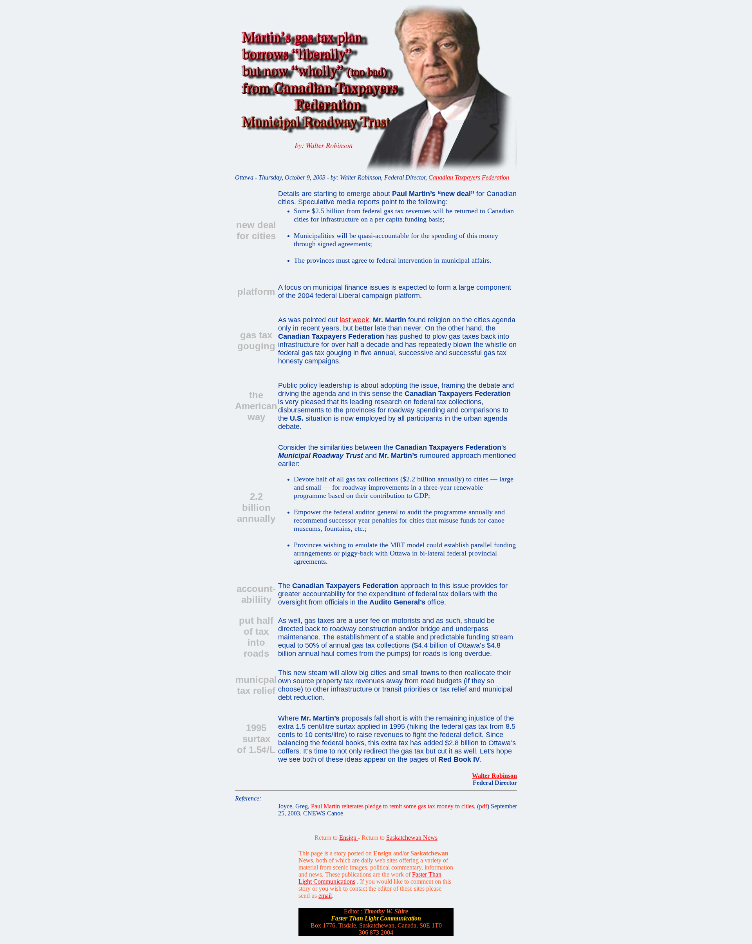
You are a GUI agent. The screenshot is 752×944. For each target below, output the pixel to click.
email (325, 895)
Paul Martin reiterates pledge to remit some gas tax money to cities (392, 806)
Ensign (348, 837)
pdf (483, 806)
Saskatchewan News (411, 837)
